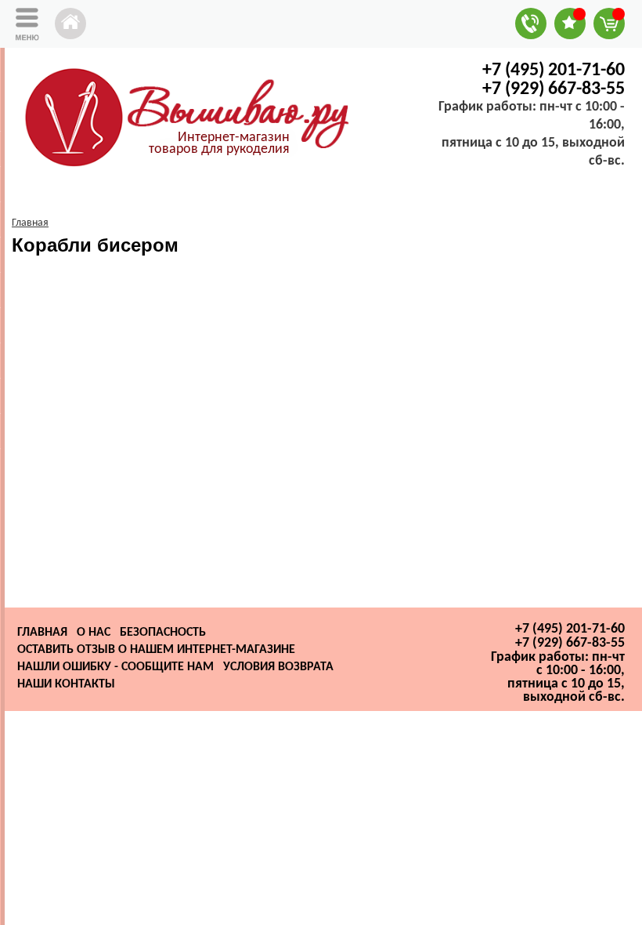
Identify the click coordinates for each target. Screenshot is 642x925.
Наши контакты (66, 684)
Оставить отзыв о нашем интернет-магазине (156, 650)
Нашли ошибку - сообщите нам (115, 667)
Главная (42, 632)
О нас (93, 632)
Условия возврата (278, 667)
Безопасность (163, 632)
